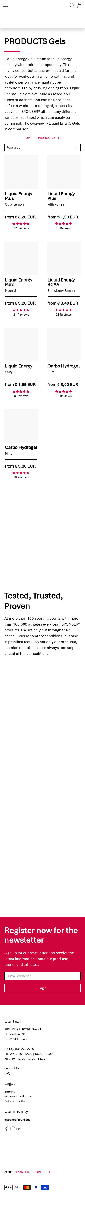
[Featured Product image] (21, 172)
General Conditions (18, 1096)
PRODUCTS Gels (49, 138)
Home (28, 138)
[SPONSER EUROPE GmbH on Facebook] (6, 1130)
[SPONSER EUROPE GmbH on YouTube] (18, 1130)
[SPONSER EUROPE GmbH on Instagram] (12, 1130)
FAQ (7, 1073)
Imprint (9, 1092)
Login (42, 988)
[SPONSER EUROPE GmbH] (42, 5)
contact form (13, 1068)
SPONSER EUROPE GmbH (33, 1172)
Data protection (15, 1101)
